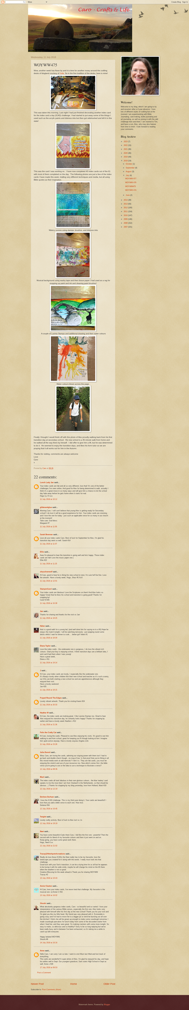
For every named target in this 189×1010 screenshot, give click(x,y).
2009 (126, 219)
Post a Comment (44, 973)
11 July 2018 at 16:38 (48, 603)
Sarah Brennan (46, 534)
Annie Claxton (46, 886)
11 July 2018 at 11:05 (48, 527)
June (128, 195)
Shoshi (43, 903)
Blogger (107, 1004)
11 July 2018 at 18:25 (48, 618)
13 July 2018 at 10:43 (48, 878)
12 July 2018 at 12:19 (48, 789)
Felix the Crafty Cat (48, 732)
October (129, 164)
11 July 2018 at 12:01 (48, 581)
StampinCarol (46, 589)
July (128, 175)
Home (73, 984)
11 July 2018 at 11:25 (48, 564)
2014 (126, 200)
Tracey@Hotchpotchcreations (52, 854)
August (129, 171)
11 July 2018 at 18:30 (48, 638)
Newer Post (37, 984)
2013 (126, 204)
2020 (126, 153)
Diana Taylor (45, 646)
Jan (42, 611)
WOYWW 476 (130, 182)
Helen (42, 626)
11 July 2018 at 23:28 (48, 744)
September (130, 168)
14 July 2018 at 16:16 (48, 943)
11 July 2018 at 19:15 (48, 690)
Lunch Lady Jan (47, 482)
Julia (62, 73)
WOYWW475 (130, 186)
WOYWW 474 (130, 190)
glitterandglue (46, 507)
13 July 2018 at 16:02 (48, 895)
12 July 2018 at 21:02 (48, 846)
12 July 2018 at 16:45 (48, 809)
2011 (126, 211)
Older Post (109, 984)
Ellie (42, 552)
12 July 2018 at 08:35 (48, 769)
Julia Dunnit (45, 752)
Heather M (44, 713)
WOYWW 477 (130, 179)
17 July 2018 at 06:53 (48, 967)
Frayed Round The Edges (51, 698)
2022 (126, 145)
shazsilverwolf (46, 572)
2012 (126, 208)
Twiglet (43, 817)
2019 (126, 157)
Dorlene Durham (47, 797)
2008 (126, 223)
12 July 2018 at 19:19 (48, 823)
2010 (126, 215)
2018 (126, 161)
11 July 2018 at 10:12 (48, 499)
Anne (42, 951)
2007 (126, 227)
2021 (126, 149)
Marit (42, 777)
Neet (42, 831)
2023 (126, 141)
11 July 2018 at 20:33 (48, 705)
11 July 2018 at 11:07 (48, 544)
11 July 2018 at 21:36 (48, 724)
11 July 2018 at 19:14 (48, 663)
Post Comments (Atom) (51, 989)
